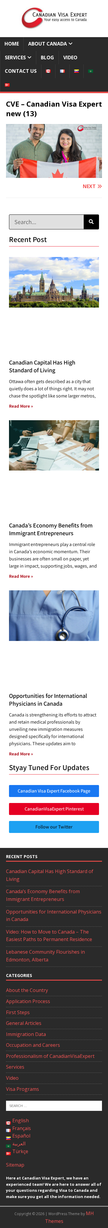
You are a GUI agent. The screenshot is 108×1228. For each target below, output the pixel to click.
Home (11, 43)
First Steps (18, 1012)
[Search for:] (54, 1105)
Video (70, 57)
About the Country (27, 990)
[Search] (91, 222)
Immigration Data (26, 1034)
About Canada (47, 43)
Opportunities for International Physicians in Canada (48, 699)
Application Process (28, 1001)
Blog (47, 57)
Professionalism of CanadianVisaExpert (50, 1056)
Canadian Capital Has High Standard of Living (42, 366)
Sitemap (15, 1165)
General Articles (23, 1023)
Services (15, 57)
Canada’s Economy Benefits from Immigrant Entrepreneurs (51, 529)
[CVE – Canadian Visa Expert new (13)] (54, 173)
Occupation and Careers (33, 1045)
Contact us (21, 71)
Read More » (21, 406)
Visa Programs (22, 1089)
